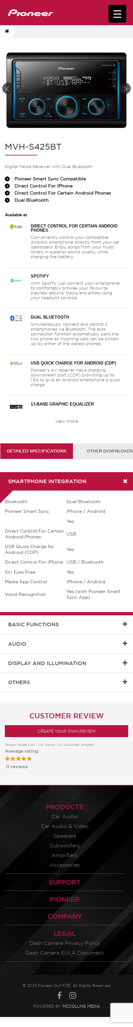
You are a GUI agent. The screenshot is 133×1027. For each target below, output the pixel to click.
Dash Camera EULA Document (65, 953)
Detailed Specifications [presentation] (36, 451)
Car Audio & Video (64, 826)
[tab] (36, 451)
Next (125, 88)
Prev (8, 88)
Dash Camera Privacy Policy (64, 943)
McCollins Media (81, 1006)
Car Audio (64, 816)
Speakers (64, 836)
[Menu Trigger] (117, 14)
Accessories (65, 865)
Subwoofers (64, 845)
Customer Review (66, 716)
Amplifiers (64, 855)
